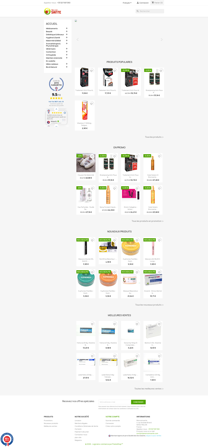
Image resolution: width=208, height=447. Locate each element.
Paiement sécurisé (82, 432)
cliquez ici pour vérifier (153, 436)
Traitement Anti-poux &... (84, 90)
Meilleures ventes (50, 426)
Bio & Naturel (51, 67)
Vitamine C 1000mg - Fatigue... (84, 124)
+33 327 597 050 (63, 3)
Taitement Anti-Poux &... (108, 90)
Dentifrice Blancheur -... (108, 259)
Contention (51, 52)
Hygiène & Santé (53, 38)
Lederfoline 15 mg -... (130, 375)
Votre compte (112, 416)
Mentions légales (81, 423)
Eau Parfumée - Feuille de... (86, 208)
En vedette (50, 61)
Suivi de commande (113, 420)
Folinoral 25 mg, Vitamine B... (86, 344)
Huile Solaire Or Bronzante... (153, 176)
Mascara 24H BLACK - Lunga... (153, 260)
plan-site (78, 437)
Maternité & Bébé (53, 41)
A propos (78, 429)
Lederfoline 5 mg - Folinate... (108, 376)
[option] (119, 38)
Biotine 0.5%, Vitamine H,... (153, 344)
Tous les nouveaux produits (149, 305)
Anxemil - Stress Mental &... (153, 292)
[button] (81, 38)
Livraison (78, 420)
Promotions (48, 420)
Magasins (78, 440)
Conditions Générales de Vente (86, 426)
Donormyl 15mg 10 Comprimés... (130, 344)
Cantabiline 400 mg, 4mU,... (153, 376)
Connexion (110, 423)
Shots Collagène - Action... (130, 208)
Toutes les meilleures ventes (149, 389)
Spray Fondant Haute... (108, 207)
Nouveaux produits (51, 423)
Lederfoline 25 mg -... (86, 375)
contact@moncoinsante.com (147, 433)
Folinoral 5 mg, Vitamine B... (108, 344)
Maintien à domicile (54, 58)
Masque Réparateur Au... (130, 292)
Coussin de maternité (86, 175)
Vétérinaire (50, 49)
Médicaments (52, 28)
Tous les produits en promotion (148, 221)
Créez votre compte (113, 426)
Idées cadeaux (52, 64)
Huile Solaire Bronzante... (153, 208)
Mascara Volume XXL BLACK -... (85, 260)
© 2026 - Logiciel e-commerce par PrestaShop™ (104, 444)
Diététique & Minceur (55, 34)
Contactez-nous (81, 435)
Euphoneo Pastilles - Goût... (130, 260)
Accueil (51, 24)
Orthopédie (51, 55)
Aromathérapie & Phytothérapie (53, 45)
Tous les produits (154, 137)
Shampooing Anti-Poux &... (154, 91)
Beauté (49, 31)
